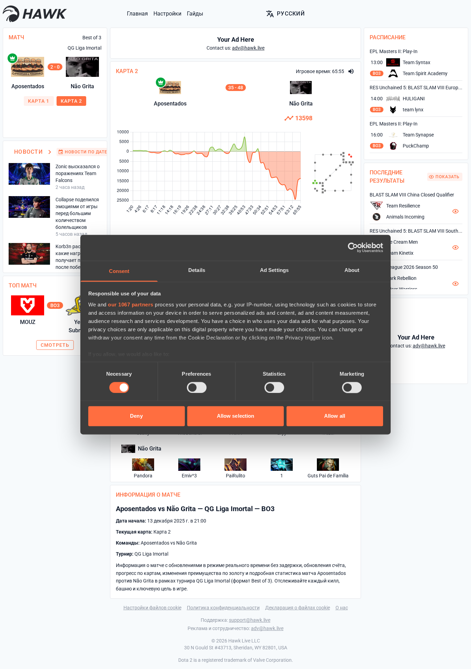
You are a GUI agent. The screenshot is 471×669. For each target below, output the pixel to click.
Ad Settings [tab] (274, 270)
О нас (341, 607)
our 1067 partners (130, 304)
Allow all (334, 416)
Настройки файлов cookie (152, 607)
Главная (137, 13)
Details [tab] (196, 270)
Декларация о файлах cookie (297, 607)
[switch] (197, 387)
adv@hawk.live (267, 628)
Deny (136, 416)
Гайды (195, 13)
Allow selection (235, 416)
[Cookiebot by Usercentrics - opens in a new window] (353, 247)
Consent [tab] (119, 271)
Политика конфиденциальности (223, 607)
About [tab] (352, 270)
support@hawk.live (249, 620)
